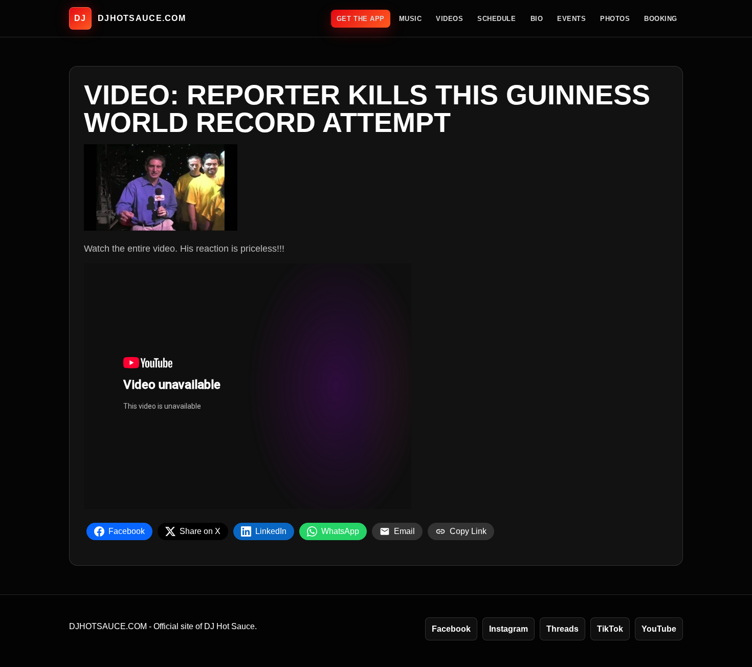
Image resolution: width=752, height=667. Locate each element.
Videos (449, 19)
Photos (615, 19)
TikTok (610, 629)
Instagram (508, 629)
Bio (536, 19)
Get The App (361, 19)
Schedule (496, 19)
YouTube (659, 629)
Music (410, 19)
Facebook (451, 629)
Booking (660, 19)
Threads (562, 629)
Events (571, 19)
